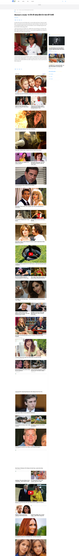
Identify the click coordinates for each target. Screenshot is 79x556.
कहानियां (23, 1)
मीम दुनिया (32, 1)
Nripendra (50, 50)
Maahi (49, 67)
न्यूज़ (14, 11)
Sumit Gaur (16, 17)
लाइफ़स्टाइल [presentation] (50, 46)
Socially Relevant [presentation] (52, 63)
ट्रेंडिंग (18, 1)
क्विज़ (27, 1)
